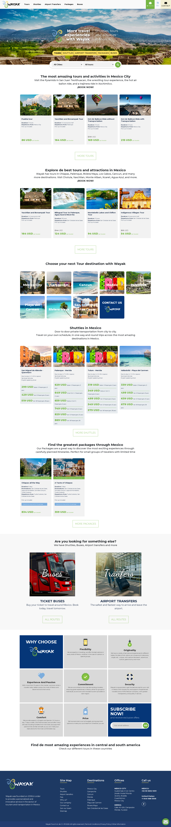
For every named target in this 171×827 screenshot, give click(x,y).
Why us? (63, 800)
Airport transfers (66, 794)
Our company (65, 803)
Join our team (65, 808)
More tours (85, 156)
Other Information (119, 824)
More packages (85, 523)
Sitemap (63, 811)
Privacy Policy (106, 824)
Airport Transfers (53, 4)
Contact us (64, 805)
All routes (52, 619)
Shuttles (37, 4)
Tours (27, 4)
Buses (80, 4)
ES (157, 6)
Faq (61, 797)
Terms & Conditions (92, 824)
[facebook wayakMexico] (144, 804)
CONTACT (165, 6)
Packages (69, 4)
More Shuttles (85, 432)
